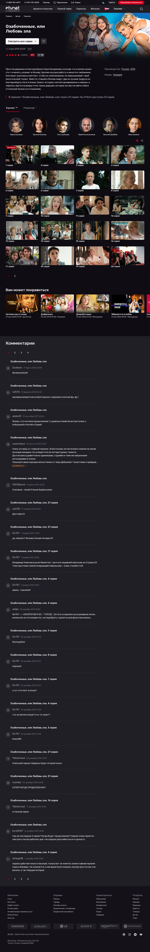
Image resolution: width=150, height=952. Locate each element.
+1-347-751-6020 (31, 3)
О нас (10, 899)
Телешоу (136, 912)
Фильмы (136, 899)
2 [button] (15, 276)
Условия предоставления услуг (20, 912)
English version (13, 905)
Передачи (137, 905)
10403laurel (18, 484)
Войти (112, 3)
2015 (132, 69)
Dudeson (17, 367)
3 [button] (21, 352)
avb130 (16, 508)
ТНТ (29, 49)
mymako (16, 782)
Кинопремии (101, 902)
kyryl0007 (17, 830)
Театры (99, 909)
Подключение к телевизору (64, 909)
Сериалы (136, 902)
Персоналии (62, 3)
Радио (78, 3)
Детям (135, 915)
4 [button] (28, 352)
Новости (136, 909)
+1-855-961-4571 (13, 3)
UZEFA (16, 391)
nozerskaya (18, 443)
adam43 (16, 416)
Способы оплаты (60, 905)
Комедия (117, 74)
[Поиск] (141, 9)
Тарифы (56, 902)
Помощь (46, 3)
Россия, (125, 69)
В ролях (12, 108)
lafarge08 (17, 858)
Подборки (100, 915)
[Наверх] (145, 947)
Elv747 (16, 533)
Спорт (135, 918)
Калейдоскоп (101, 905)
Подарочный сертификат (63, 912)
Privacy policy (13, 909)
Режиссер (30, 108)
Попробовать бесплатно (131, 3)
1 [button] (8, 276)
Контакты (12, 902)
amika (15, 609)
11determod (18, 758)
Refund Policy (13, 915)
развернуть (18, 465)
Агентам (11, 918)
